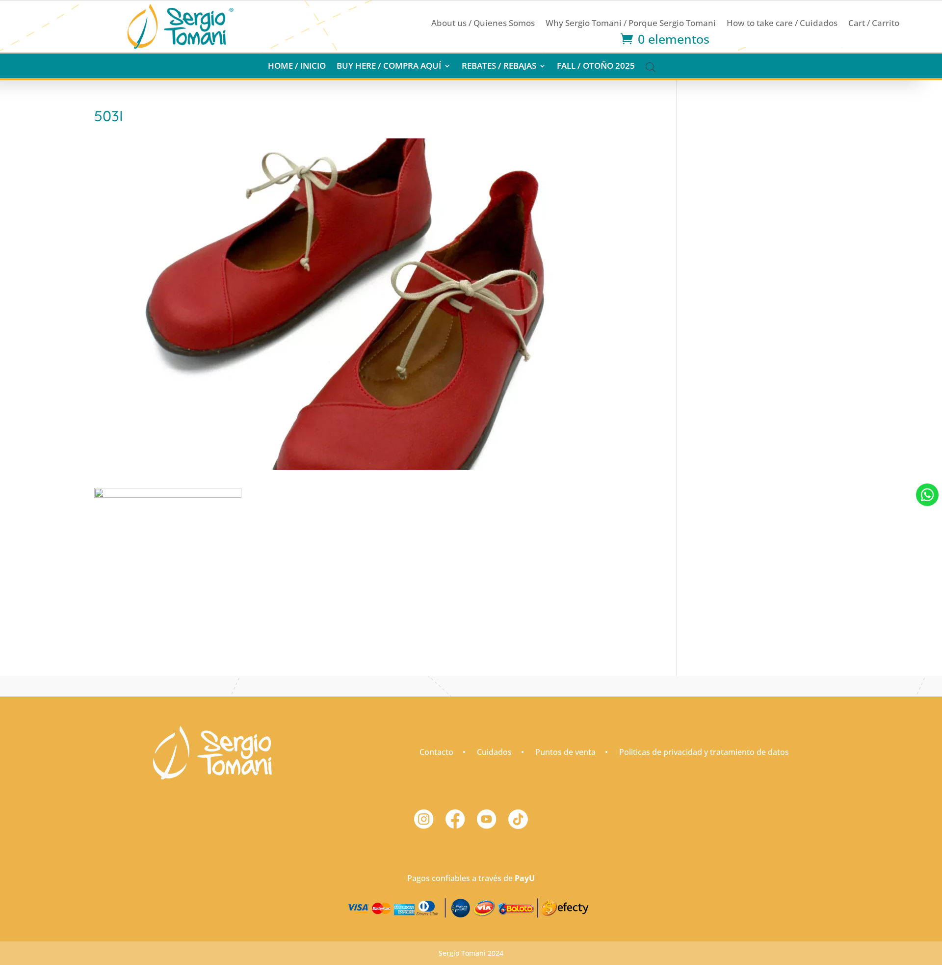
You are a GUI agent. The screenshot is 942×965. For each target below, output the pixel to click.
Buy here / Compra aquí (389, 66)
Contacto (436, 752)
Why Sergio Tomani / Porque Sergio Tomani (631, 24)
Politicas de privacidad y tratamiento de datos (704, 752)
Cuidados (494, 752)
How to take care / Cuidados (782, 24)
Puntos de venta (565, 752)
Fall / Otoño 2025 (596, 66)
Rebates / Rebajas (499, 66)
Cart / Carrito (873, 24)
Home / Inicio (297, 66)
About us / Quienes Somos (483, 24)
